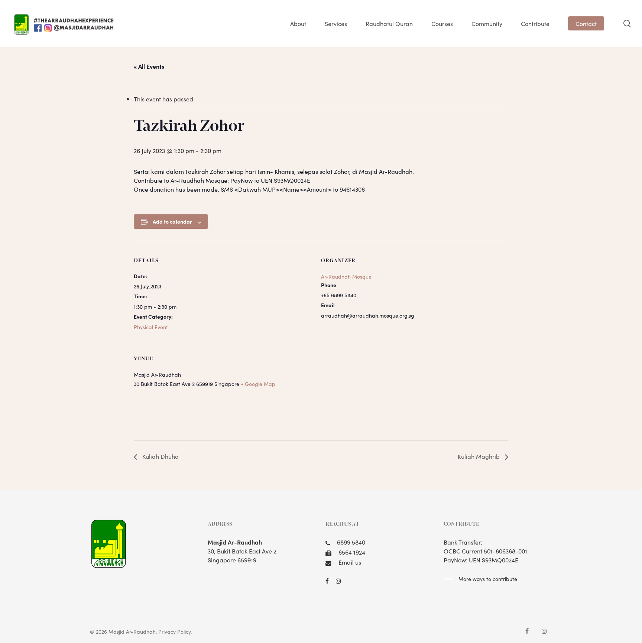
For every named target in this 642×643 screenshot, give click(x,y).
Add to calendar (172, 221)
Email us (349, 562)
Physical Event (151, 327)
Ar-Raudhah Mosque (346, 276)
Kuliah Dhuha (160, 456)
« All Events (149, 66)
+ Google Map (258, 383)
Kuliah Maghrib (479, 456)
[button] (480, 578)
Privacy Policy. (175, 631)
